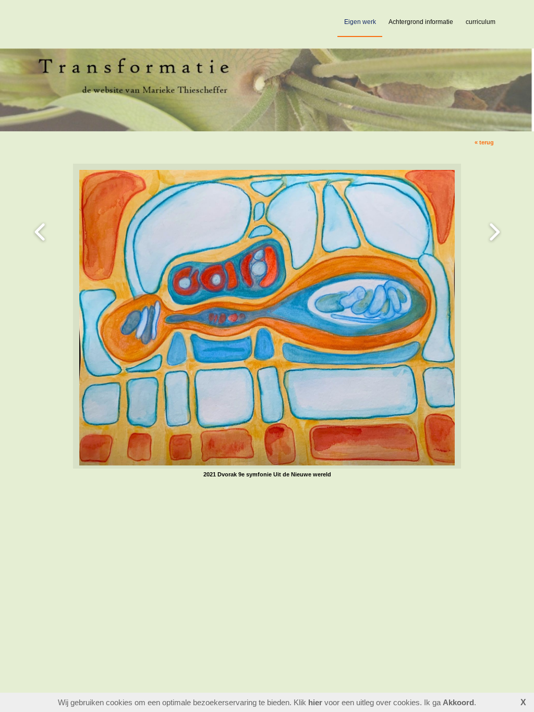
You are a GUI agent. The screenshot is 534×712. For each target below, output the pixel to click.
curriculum (480, 22)
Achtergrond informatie (421, 22)
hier (315, 702)
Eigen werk (360, 22)
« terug (484, 142)
